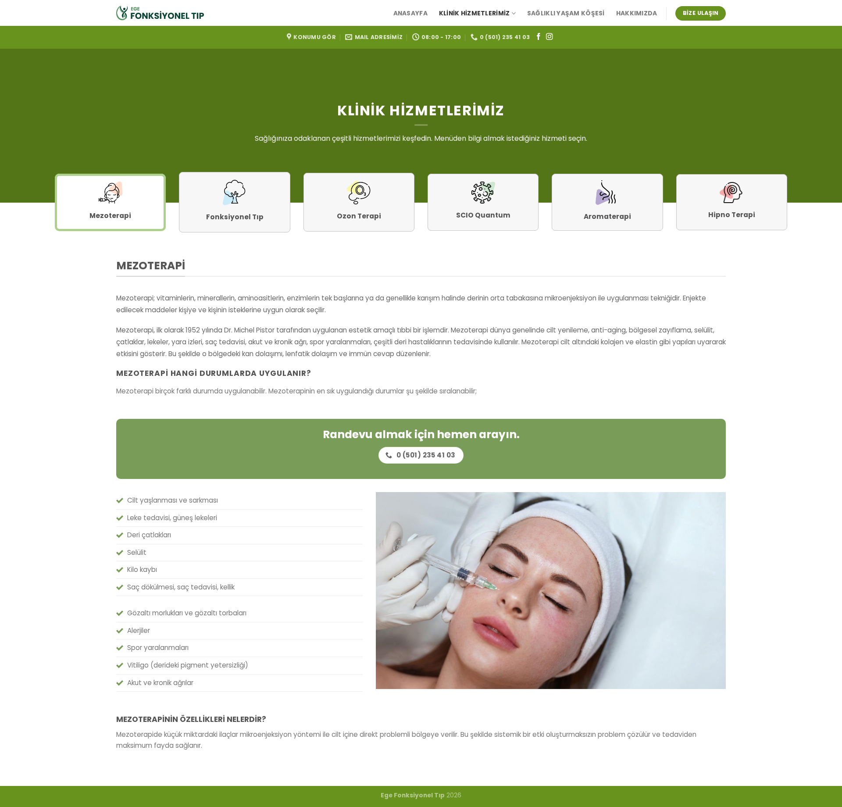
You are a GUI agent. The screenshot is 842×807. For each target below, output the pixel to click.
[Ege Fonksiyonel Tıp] (160, 13)
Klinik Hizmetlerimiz (474, 13)
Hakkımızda (636, 13)
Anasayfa (410, 13)
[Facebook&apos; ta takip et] (538, 37)
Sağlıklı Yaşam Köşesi (566, 13)
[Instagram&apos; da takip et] (549, 37)
